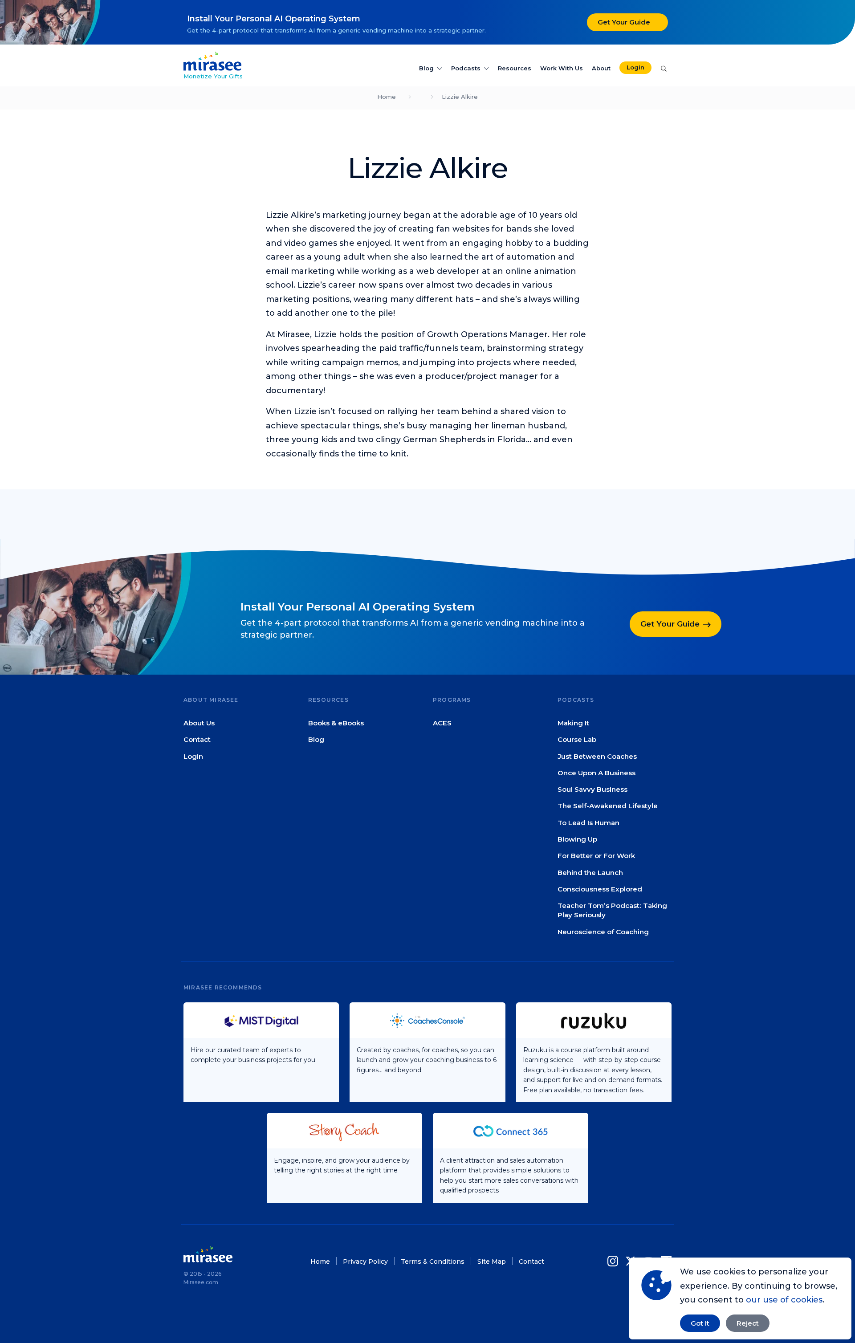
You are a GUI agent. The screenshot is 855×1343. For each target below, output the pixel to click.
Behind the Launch (590, 872)
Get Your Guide (624, 22)
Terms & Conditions (432, 1262)
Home (386, 96)
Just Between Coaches (597, 756)
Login (635, 67)
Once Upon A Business (596, 773)
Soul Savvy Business (592, 789)
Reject (748, 1323)
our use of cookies (784, 1300)
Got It (700, 1323)
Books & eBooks (336, 723)
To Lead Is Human (588, 822)
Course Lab (577, 740)
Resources (514, 68)
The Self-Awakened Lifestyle (608, 806)
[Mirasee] (212, 60)
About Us (199, 723)
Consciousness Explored (600, 889)
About (601, 68)
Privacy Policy (365, 1262)
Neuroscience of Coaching (603, 932)
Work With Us (561, 68)
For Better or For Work (596, 856)
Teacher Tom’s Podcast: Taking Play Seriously (612, 911)
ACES (442, 723)
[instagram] (614, 1261)
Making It (573, 723)
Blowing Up (577, 839)
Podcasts (465, 68)
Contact (197, 740)
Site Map (491, 1262)
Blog (426, 68)
